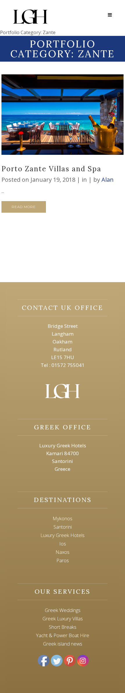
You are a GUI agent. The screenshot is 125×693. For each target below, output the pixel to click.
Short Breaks (62, 627)
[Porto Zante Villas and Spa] (62, 114)
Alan (107, 179)
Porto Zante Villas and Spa (51, 168)
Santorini (62, 526)
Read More (24, 207)
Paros (62, 560)
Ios (62, 543)
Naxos (62, 552)
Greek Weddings (63, 610)
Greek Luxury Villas (62, 618)
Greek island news (62, 643)
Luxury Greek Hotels (62, 535)
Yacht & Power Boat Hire (62, 635)
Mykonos (62, 518)
